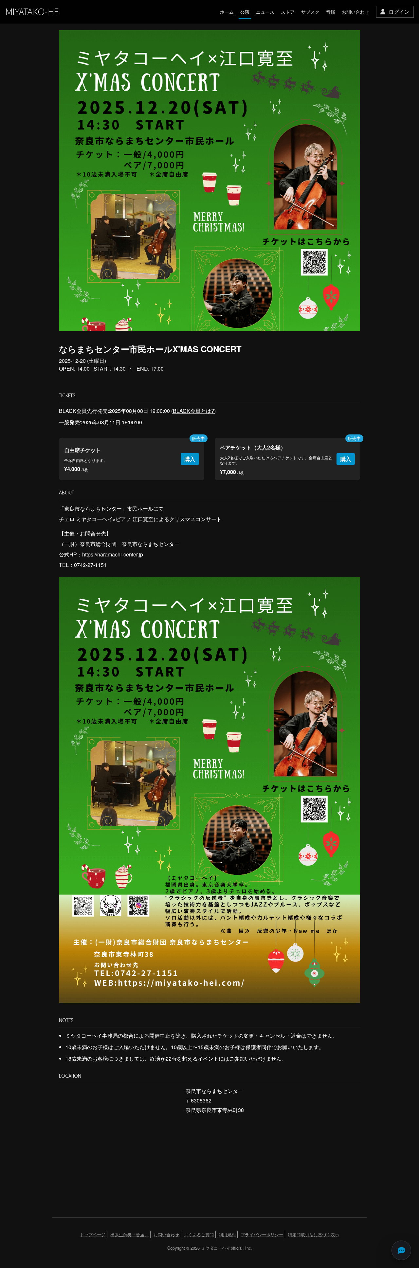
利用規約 (227, 1234)
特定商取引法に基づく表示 (313, 1234)
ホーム (227, 11)
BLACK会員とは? (193, 410)
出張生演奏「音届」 (129, 1234)
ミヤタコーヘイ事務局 (91, 1035)
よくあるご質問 (199, 1234)
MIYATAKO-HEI (33, 12)
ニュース (265, 11)
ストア (288, 11)
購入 (190, 459)
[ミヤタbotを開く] (401, 1250)
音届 (330, 11)
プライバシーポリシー (262, 1234)
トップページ (92, 1234)
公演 (244, 11)
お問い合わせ (355, 11)
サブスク (310, 11)
